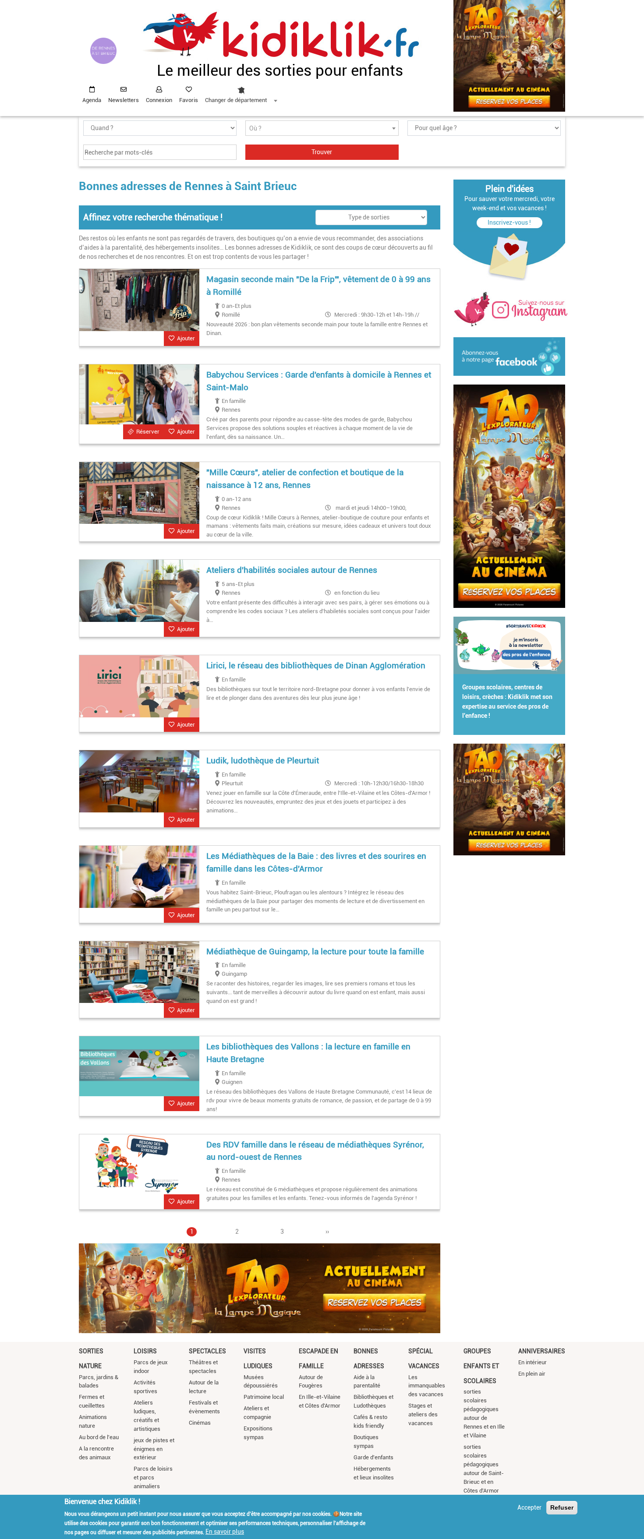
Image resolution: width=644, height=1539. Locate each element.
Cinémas (200, 1422)
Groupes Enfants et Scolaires (481, 1366)
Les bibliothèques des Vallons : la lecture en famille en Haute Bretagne (308, 1052)
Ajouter (186, 338)
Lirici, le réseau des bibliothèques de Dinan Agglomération (315, 665)
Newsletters (123, 100)
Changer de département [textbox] (236, 100)
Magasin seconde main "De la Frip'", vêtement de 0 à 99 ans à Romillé (318, 285)
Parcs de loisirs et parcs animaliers (153, 1477)
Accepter (529, 1507)
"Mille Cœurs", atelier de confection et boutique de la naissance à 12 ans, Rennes (304, 478)
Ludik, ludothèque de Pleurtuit (262, 760)
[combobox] (241, 92)
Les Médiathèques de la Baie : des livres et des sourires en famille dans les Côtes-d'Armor (316, 862)
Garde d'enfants (373, 1457)
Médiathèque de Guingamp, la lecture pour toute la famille (315, 951)
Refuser (561, 1507)
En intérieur (532, 1362)
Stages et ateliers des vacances (423, 1414)
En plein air (531, 1373)
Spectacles (207, 1351)
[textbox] (322, 128)
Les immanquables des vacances (426, 1386)
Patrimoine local (264, 1397)
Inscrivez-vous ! (509, 222)
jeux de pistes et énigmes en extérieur (154, 1449)
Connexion (159, 100)
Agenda (91, 100)
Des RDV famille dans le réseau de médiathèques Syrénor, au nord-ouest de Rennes (315, 1151)
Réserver (147, 431)
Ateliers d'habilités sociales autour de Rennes (291, 570)
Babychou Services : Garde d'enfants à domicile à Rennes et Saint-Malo (318, 381)
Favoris (188, 100)
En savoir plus (224, 1531)
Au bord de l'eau (99, 1437)
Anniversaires (541, 1351)
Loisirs (145, 1351)
